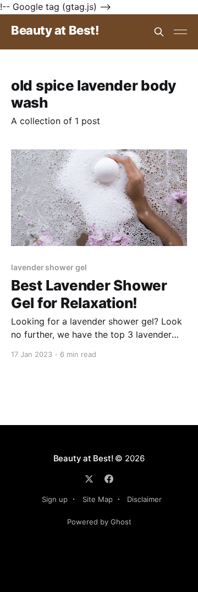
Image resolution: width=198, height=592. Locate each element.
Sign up (55, 499)
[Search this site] (159, 32)
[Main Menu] (180, 32)
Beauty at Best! (54, 30)
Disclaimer (144, 499)
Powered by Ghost (99, 521)
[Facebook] (109, 478)
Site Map (97, 499)
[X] (89, 478)
